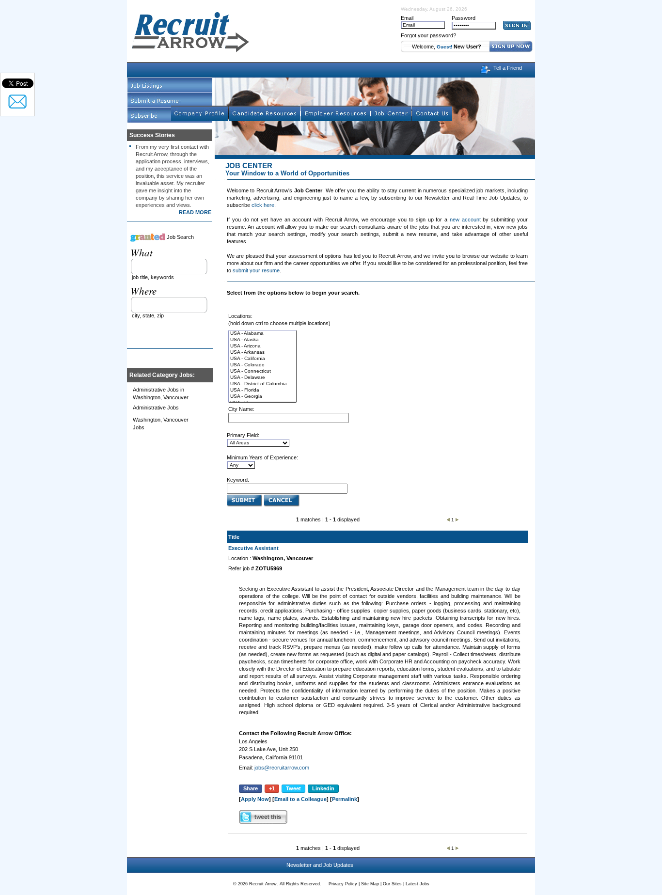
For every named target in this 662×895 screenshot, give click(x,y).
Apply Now (255, 799)
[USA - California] (262, 359)
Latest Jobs (417, 883)
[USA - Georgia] (262, 396)
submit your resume (256, 270)
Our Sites (392, 883)
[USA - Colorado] (262, 365)
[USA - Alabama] (262, 333)
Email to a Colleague (300, 799)
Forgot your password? (428, 35)
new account (465, 219)
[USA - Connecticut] (262, 371)
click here (263, 205)
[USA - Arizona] (262, 346)
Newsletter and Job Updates (319, 865)
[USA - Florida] (262, 390)
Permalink (344, 799)
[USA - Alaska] (262, 340)
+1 (272, 788)
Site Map (370, 883)
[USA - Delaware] (262, 378)
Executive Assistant (253, 548)
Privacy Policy (343, 883)
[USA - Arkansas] (262, 352)
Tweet (293, 788)
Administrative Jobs (156, 407)
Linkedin (323, 788)
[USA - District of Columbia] (262, 384)
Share (250, 788)
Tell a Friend (507, 68)
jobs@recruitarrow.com (281, 767)
